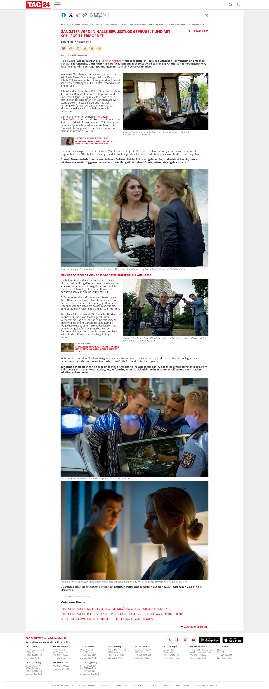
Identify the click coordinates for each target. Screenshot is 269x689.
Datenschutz (139, 685)
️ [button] (63, 48)
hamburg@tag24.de (34, 674)
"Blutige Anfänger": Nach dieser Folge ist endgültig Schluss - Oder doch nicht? (114, 609)
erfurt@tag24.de (142, 658)
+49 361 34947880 (143, 655)
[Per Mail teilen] (78, 15)
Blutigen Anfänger (112, 61)
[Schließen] (206, 15)
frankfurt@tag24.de (198, 658)
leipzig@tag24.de (115, 658)
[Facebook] (177, 640)
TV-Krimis (111, 24)
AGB (155, 685)
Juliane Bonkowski (76, 55)
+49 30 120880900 (34, 655)
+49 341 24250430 (116, 655)
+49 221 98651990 (225, 655)
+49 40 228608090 (34, 671)
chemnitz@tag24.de (61, 658)
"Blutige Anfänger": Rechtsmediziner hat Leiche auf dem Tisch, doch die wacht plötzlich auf (122, 614)
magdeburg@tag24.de (90, 674)
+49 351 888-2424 (88, 655)
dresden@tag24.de (88, 658)
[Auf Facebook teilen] (64, 15)
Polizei (140, 159)
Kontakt (105, 685)
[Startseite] (38, 5)
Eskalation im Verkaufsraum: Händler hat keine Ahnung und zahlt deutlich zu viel (97, 349)
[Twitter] (169, 640)
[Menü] (57, 4)
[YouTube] (194, 640)
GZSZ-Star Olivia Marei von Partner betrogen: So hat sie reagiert (95, 142)
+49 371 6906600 (60, 655)
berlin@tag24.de (33, 658)
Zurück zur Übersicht (195, 626)
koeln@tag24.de (224, 658)
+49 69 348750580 (198, 655)
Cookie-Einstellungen (206, 685)
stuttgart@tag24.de (171, 658)
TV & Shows (97, 24)
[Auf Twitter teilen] (71, 15)
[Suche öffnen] (231, 5)
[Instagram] (186, 640)
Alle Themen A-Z (87, 685)
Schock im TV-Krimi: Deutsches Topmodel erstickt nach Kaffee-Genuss (107, 619)
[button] (238, 5)
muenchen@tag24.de (62, 668)
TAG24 (64, 24)
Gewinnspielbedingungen (176, 685)
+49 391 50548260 (88, 671)
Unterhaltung (79, 24)
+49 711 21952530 (171, 655)
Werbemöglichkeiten (62, 685)
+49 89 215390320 (61, 666)
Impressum (121, 685)
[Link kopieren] (85, 15)
